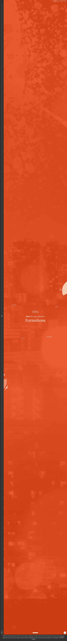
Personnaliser (61, 637)
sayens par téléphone (65, 632)
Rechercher (2, 631)
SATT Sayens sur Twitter (2, 633)
